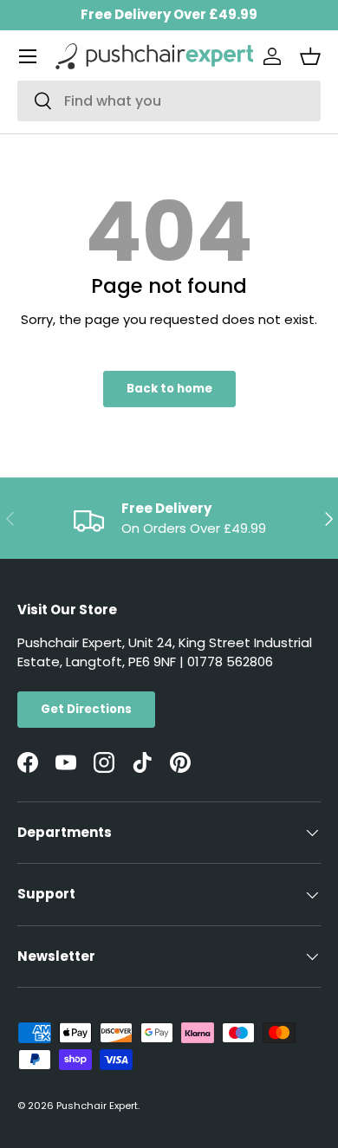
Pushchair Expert (97, 1105)
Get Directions (86, 709)
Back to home (169, 388)
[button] (310, 56)
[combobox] (169, 101)
